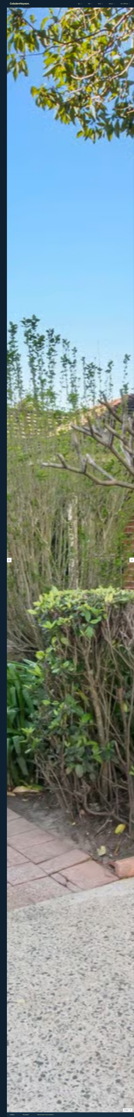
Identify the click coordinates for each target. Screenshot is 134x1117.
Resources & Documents (45, 1114)
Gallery (12, 1114)
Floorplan (26, 1114)
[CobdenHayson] (20, 4)
